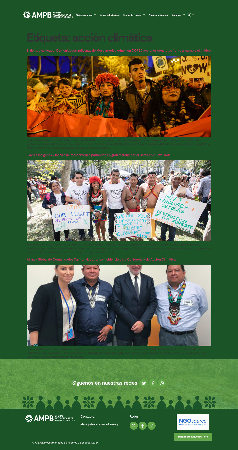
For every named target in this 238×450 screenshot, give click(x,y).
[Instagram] (162, 383)
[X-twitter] (134, 426)
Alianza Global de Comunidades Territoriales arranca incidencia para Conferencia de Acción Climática (101, 259)
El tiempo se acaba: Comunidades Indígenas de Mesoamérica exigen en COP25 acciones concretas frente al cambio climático (119, 50)
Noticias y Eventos (158, 14)
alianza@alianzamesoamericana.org (99, 424)
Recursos (176, 14)
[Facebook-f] (153, 383)
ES (189, 15)
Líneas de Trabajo (132, 14)
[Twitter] (144, 383)
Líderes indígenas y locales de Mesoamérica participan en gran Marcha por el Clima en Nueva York (98, 155)
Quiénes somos (84, 14)
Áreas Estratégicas (109, 14)
